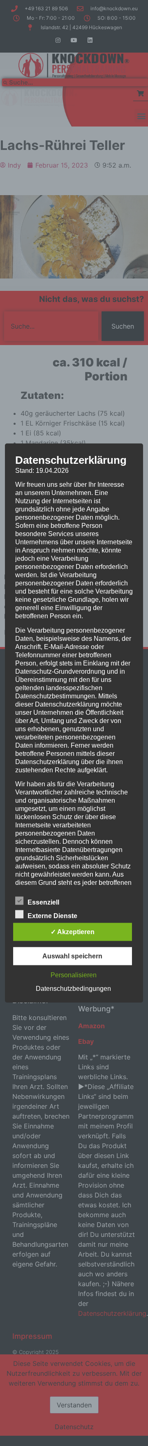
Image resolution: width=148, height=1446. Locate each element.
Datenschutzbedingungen (73, 988)
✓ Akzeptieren (73, 931)
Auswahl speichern (72, 956)
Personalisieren (74, 975)
